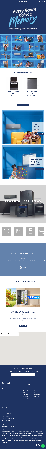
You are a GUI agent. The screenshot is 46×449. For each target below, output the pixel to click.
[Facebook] (36, 445)
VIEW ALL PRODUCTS (23, 105)
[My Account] (39, 2)
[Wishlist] (42, 2)
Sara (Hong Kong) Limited (7, 416)
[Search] (37, 2)
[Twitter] (39, 445)
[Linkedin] (41, 445)
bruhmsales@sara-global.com (8, 426)
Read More (23, 325)
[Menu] (2, 2)
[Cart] (44, 2)
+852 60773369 (8, 420)
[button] (39, 134)
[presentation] (4, 88)
